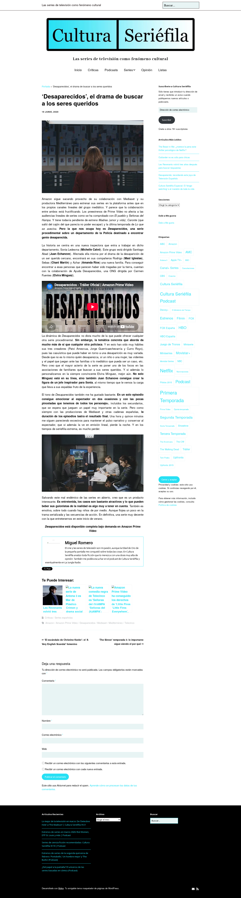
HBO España (167, 336)
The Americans (166, 441)
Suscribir (166, 119)
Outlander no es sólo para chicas (174, 157)
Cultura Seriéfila (171, 284)
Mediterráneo (116, 622)
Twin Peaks (165, 457)
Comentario (49, 680)
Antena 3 (163, 260)
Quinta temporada (181, 409)
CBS (162, 275)
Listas (162, 70)
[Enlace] (146, 889)
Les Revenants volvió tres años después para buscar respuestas (178, 166)
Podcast (182, 381)
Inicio (78, 70)
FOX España (167, 328)
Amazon (49, 622)
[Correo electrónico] (193, 889)
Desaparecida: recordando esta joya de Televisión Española (177, 176)
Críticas (93, 70)
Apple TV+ (176, 260)
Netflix (166, 370)
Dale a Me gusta (167, 215)
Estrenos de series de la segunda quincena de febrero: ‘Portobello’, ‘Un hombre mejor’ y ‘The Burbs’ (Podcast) (65, 856)
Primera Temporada (172, 396)
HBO (182, 327)
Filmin (181, 318)
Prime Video (165, 409)
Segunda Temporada (176, 417)
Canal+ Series (169, 268)
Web (44, 748)
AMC (188, 252)
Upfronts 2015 (166, 465)
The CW (180, 441)
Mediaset (102, 622)
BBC (187, 260)
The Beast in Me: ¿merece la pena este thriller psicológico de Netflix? (177, 148)
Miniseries (166, 353)
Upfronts (178, 457)
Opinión (146, 70)
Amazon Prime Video (67, 622)
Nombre (47, 720)
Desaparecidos (87, 622)
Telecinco (129, 622)
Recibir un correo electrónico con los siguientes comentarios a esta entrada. (85, 763)
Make (61, 888)
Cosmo (172, 275)
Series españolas (64, 617)
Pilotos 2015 (166, 382)
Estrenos (166, 318)
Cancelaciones (188, 268)
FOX (191, 318)
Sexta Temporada (167, 425)
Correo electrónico (52, 734)
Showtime (183, 425)
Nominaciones (182, 371)
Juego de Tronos (170, 344)
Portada (46, 86)
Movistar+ (183, 352)
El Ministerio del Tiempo (181, 310)
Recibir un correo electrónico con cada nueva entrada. (74, 769)
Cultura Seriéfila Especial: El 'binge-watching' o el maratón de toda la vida (176, 187)
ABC (162, 244)
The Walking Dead (169, 449)
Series (128, 70)
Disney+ (164, 309)
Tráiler (186, 449)
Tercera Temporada (173, 433)
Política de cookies (168, 504)
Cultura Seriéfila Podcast (175, 297)
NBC (179, 361)
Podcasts (111, 70)
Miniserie (188, 344)
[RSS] (197, 889)
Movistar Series (167, 361)
